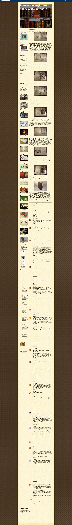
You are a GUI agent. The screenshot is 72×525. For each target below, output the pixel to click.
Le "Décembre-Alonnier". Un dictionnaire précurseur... (25, 305)
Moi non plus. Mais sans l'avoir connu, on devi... (24, 57)
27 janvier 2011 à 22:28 (35, 276)
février (23, 288)
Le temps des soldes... (24, 338)
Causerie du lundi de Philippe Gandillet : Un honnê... (25, 317)
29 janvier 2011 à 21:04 (35, 497)
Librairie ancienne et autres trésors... (35, 5)
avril (22, 286)
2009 (22, 340)
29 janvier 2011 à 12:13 (35, 457)
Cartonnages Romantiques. (23, 267)
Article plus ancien (49, 501)
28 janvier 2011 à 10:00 (35, 314)
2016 (22, 271)
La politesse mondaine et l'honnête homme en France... (25, 313)
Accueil (40, 501)
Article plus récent (31, 501)
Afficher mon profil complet (23, 349)
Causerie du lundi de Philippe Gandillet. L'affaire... (24, 291)
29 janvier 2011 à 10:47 (35, 424)
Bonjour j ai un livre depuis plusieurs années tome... (23, 68)
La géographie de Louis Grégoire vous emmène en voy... (24, 294)
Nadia (33, 391)
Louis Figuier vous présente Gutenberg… (25, 298)
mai (22, 285)
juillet (22, 283)
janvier (23, 289)
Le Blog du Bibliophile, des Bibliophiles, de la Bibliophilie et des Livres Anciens (24, 247)
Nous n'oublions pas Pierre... (23, 62)
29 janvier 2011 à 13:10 (35, 481)
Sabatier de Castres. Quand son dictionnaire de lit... (24, 300)
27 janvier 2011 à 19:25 (35, 256)
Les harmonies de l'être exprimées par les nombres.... (24, 334)
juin (22, 284)
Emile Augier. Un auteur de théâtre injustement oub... (25, 322)
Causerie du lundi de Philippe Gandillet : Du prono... (25, 337)
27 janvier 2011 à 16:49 (35, 244)
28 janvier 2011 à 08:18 (35, 294)
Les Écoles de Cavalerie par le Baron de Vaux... (25, 327)
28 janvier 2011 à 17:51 (35, 393)
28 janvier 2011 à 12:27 (35, 358)
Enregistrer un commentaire (33, 499)
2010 (22, 339)
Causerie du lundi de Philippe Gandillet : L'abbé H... (24, 302)
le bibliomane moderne (24, 249)
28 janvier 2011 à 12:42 (35, 381)
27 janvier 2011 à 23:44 (35, 284)
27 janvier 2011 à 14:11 (35, 216)
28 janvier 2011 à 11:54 (35, 346)
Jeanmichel (34, 316)
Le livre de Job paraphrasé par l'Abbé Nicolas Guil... (25, 329)
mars (22, 287)
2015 (22, 272)
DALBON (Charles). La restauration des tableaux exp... (24, 332)
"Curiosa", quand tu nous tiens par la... (25, 320)
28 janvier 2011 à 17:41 (35, 389)
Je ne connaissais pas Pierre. (23, 60)
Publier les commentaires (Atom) (38, 503)
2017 (22, 270)
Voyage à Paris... (24, 325)
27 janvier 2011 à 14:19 (35, 224)
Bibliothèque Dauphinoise (24, 260)
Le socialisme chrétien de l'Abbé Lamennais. (25, 315)
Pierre (33, 226)
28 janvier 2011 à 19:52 (35, 409)
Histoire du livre (23, 255)
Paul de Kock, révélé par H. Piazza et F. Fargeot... (25, 310)
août (22, 282)
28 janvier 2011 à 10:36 (35, 324)
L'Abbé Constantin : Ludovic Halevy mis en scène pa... (24, 308)
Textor (34, 411)
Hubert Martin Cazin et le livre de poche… (25, 296)
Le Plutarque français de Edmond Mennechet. (25, 324)
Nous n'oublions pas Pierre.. (23, 65)
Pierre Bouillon (35, 218)
